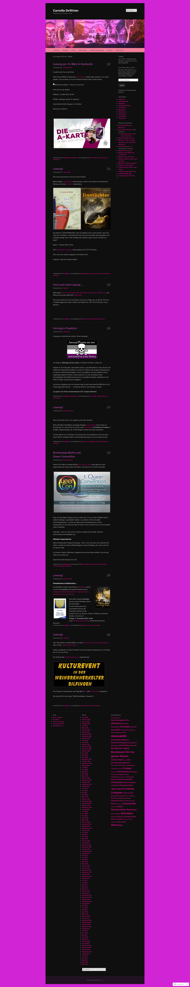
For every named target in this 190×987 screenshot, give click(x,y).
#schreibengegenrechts (120, 720)
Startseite (56, 50)
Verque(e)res (74, 158)
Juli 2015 (84, 931)
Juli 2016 (84, 906)
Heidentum (114, 779)
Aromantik (115, 729)
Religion (120, 806)
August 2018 (86, 853)
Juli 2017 (84, 880)
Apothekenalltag (123, 101)
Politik (113, 803)
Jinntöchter (85, 273)
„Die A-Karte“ (80, 77)
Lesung (99, 158)
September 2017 (87, 876)
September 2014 (87, 952)
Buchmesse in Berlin (84, 464)
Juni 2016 (85, 908)
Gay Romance (119, 774)
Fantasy (127, 768)
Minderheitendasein (125, 798)
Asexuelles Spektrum (120, 739)
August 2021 (86, 786)
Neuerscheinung (116, 800)
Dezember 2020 (86, 801)
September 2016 (87, 901)
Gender (126, 774)
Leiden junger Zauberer (69, 645)
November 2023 (86, 749)
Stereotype (126, 816)
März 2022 (85, 776)
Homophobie (117, 782)
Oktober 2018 (86, 849)
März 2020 (85, 820)
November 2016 (86, 897)
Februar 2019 (86, 841)
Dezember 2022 (86, 759)
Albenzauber (78, 295)
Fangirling (120, 768)
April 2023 (85, 757)
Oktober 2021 (86, 782)
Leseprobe (120, 788)
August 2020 (86, 809)
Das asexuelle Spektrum (120, 762)
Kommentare (96, 625)
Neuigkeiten (66, 158)
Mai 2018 (84, 860)
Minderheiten (115, 798)
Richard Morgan (116, 814)
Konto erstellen (57, 717)
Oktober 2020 (86, 805)
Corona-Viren (117, 759)
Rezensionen (122, 112)
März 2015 (85, 939)
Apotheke (133, 727)
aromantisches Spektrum (127, 730)
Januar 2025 (85, 732)
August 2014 (86, 954)
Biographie (65, 50)
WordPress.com (58, 726)
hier (85, 691)
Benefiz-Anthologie (118, 742)
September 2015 (87, 926)
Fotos (112, 774)
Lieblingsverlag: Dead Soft (126, 176)
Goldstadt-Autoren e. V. (125, 146)
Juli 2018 (84, 855)
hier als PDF (94, 691)
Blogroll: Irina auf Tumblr (126, 157)
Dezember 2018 (86, 845)
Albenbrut (116, 723)
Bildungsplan (115, 745)
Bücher (73, 50)
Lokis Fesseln (119, 50)
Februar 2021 (86, 799)
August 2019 (86, 830)
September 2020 (87, 807)
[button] (67, 209)
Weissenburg (88, 427)
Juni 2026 (85, 717)
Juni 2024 (85, 740)
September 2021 (87, 784)
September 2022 (87, 763)
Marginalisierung (116, 796)
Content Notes (83, 50)
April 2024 (85, 742)
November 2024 (86, 736)
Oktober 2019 (86, 826)
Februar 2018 (86, 866)
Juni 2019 (85, 832)
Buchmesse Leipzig (120, 748)
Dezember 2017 (86, 870)
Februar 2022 (86, 778)
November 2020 (86, 803)
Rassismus (114, 806)
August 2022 (86, 765)
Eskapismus (131, 765)
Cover (125, 760)
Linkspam (117, 792)
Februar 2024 (86, 744)
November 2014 (86, 947)
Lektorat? (109, 50)
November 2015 (86, 922)
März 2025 (85, 728)
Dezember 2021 (86, 780)
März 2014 (85, 964)
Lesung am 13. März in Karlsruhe (73, 64)
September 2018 (87, 851)
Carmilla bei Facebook (125, 130)
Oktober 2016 (86, 899)
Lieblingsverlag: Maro (125, 173)
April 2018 (85, 862)
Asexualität (93, 396)
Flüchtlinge (133, 772)
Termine (104, 158)
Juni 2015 (85, 933)
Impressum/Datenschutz (97, 50)
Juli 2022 (84, 768)
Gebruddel (121, 103)
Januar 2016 (85, 918)
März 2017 (85, 889)
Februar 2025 (86, 730)
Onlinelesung (127, 801)
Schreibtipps (122, 116)
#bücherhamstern (115, 717)
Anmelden (56, 719)
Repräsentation (118, 809)
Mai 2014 (84, 960)
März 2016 (85, 914)
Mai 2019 (84, 834)
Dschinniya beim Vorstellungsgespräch (96, 642)
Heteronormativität (125, 779)
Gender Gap (115, 777)
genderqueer (122, 777)
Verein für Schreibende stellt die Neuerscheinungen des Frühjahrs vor (83, 293)
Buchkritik (123, 745)
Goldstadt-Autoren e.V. (72, 657)
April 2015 (85, 937)
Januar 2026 (85, 721)
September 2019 (87, 828)
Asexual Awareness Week (118, 732)
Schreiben (127, 813)
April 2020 (85, 818)
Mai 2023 (84, 755)
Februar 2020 (86, 822)
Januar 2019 (85, 843)
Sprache (120, 816)
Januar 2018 (85, 868)
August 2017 (86, 878)
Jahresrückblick (130, 782)
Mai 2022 (84, 772)
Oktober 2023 (86, 751)
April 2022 (85, 774)
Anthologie (125, 726)
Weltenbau (116, 824)
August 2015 (86, 929)
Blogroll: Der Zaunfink (125, 150)
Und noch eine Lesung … (68, 284)
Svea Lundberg (91, 425)
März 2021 (85, 797)
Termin (95, 273)
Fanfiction (114, 768)
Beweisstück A (131, 743)
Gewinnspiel (130, 777)
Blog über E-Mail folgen (126, 67)
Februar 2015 (86, 941)
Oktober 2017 (86, 874)
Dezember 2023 (86, 747)
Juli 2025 (84, 726)
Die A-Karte (93, 158)
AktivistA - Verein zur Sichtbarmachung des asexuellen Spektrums (127, 142)
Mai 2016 (84, 910)
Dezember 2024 (86, 734)
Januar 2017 (85, 893)
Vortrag (104, 396)
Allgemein (121, 99)
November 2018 (86, 847)
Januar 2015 (85, 943)
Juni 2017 (85, 883)
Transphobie (114, 822)
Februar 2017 (86, 891)
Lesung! (58, 168)
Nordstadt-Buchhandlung (81, 621)
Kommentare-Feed (58, 724)
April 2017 (85, 887)
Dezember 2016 (86, 895)
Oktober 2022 (86, 761)
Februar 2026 (86, 719)
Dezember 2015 (86, 920)
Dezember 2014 (86, 945)
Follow (122, 85)
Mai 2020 (84, 816)
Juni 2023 (85, 753)
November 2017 (86, 872)
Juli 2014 (84, 956)
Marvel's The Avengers (128, 796)
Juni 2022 (85, 770)
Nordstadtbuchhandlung (64, 250)
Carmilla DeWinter (66, 10)
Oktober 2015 (86, 924)
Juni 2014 (85, 958)
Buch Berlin (85, 564)
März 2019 (85, 839)
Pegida (133, 800)
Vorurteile (122, 822)
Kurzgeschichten (126, 785)
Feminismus (123, 771)
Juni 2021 (85, 791)
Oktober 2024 (86, 738)
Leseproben (122, 108)
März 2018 (85, 864)
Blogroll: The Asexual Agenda (127, 163)
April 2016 (85, 912)
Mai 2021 (84, 793)
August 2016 (86, 904)
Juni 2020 (85, 813)
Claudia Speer (67, 181)
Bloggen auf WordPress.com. (95, 980)
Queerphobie (129, 803)
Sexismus (114, 816)
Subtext (133, 816)
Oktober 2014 (86, 950)
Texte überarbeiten (128, 819)
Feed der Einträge (58, 721)
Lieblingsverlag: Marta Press (127, 171)
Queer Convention (101, 564)
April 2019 (85, 837)
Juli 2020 (84, 811)
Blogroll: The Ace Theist (125, 165)
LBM (112, 789)
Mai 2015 (84, 935)
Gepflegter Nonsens (124, 105)
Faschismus (114, 772)
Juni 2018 (85, 857)
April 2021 (85, 795)
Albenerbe (81, 587)
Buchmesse (92, 564)
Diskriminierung (122, 765)
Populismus (119, 804)
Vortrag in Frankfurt (65, 328)
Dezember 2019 (86, 824)
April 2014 (85, 962)
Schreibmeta (122, 114)
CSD (128, 760)
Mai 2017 (84, 885)
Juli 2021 (84, 788)
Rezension (132, 809)
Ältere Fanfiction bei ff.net (126, 138)
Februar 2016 (86, 916)
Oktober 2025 (86, 724)
